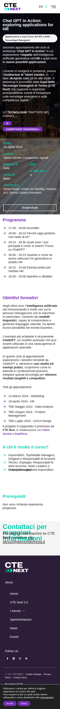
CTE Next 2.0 (19, 602)
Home (14, 593)
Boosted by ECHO (14, 684)
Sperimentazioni (21, 619)
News (14, 628)
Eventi (14, 636)
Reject (24, 703)
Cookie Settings (33, 674)
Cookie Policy (20, 677)
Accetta (9, 703)
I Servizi (15, 611)
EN (41, 6)
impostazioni (47, 697)
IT (46, 6)
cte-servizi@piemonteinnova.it (24, 539)
